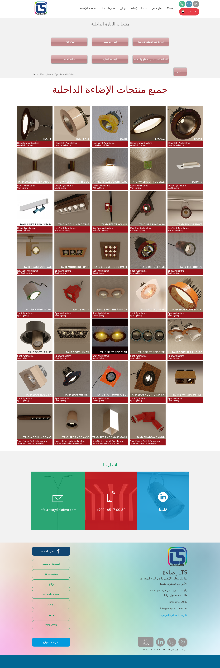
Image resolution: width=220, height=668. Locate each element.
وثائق (51, 583)
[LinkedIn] (196, 4)
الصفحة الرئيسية (51, 563)
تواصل (51, 614)
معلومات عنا (51, 573)
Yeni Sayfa (51, 624)
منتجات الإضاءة (51, 594)
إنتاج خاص (51, 604)
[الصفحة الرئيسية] (34, 74)
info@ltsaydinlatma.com (58, 509)
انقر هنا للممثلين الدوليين (174, 614)
